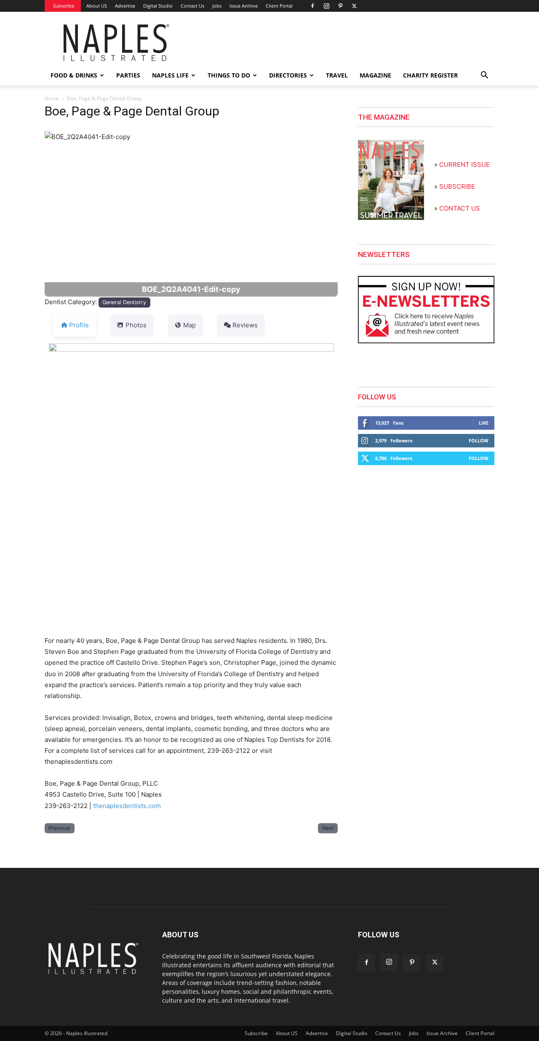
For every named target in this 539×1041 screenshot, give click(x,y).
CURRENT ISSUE (464, 165)
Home (52, 98)
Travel (337, 75)
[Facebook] (312, 6)
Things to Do (229, 75)
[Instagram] (326, 6)
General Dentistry (124, 302)
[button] (484, 76)
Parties (128, 75)
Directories (288, 75)
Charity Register (430, 75)
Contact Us (192, 6)
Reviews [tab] (245, 325)
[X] (354, 6)
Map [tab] (189, 325)
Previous (59, 828)
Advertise (125, 6)
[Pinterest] (340, 6)
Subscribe (63, 6)
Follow (478, 440)
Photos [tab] (136, 325)
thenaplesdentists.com (127, 806)
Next (328, 828)
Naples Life (170, 75)
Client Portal (279, 6)
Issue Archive (243, 6)
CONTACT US (459, 208)
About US (96, 6)
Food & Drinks (74, 75)
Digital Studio (158, 6)
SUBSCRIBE (457, 186)
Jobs (216, 6)
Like (483, 423)
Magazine (375, 75)
